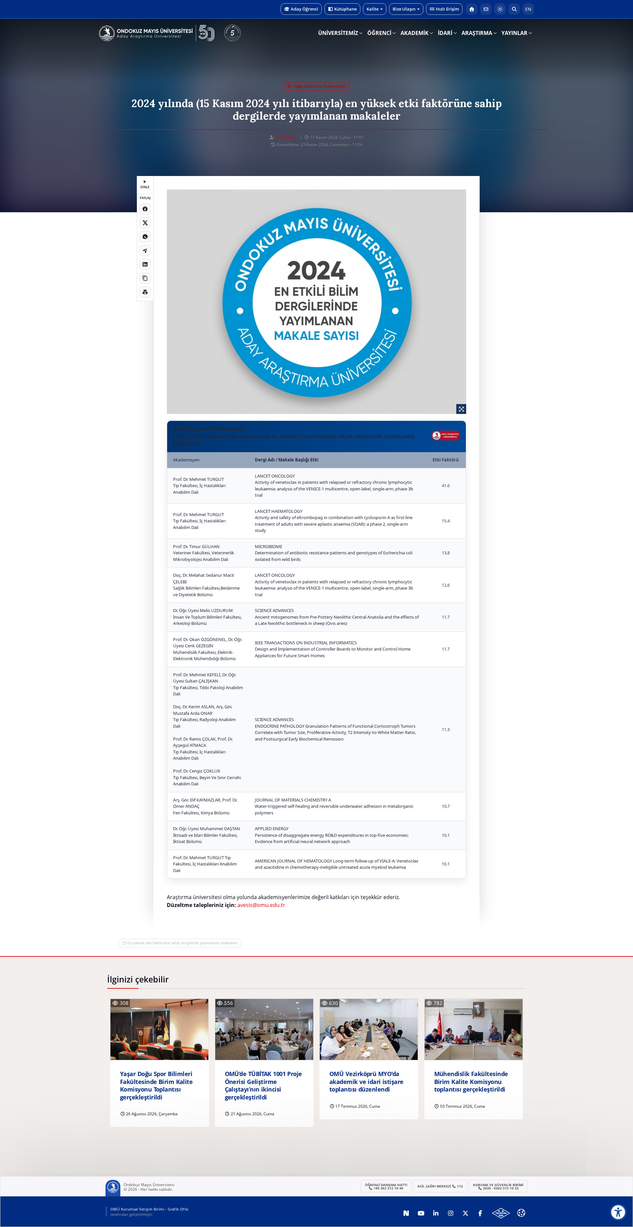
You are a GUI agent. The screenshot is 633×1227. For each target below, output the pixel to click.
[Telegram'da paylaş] (145, 250)
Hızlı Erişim (447, 9)
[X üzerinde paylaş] (145, 222)
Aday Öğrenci (304, 9)
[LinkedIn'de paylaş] (145, 264)
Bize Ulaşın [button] (404, 9)
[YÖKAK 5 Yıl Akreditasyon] (232, 33)
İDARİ (445, 33)
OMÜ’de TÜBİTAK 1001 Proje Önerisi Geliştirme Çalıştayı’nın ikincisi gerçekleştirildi (263, 1085)
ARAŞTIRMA (477, 33)
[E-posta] (486, 9)
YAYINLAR (514, 33)
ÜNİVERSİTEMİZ (338, 33)
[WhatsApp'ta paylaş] (145, 236)
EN (528, 9)
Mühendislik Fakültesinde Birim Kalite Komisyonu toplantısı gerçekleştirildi (471, 1081)
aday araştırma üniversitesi (319, 86)
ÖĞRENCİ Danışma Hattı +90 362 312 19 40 (386, 1186)
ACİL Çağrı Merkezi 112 (440, 1186)
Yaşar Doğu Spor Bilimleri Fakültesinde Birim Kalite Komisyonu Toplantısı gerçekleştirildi (156, 1085)
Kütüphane (345, 9)
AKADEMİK (415, 33)
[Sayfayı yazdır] (145, 292)
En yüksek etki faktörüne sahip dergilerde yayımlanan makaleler (182, 942)
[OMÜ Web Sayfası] (156, 33)
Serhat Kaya (286, 137)
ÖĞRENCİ (379, 33)
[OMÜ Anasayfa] (471, 9)
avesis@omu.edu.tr (261, 905)
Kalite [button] (372, 9)
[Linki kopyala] (145, 278)
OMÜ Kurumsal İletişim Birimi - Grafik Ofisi (149, 1209)
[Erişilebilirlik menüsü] (618, 1212)
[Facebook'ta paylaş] (145, 209)
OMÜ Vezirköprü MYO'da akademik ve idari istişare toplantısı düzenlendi (366, 1081)
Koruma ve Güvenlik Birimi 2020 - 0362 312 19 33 (498, 1186)
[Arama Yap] (514, 9)
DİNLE (144, 187)
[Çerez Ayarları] (521, 1213)
